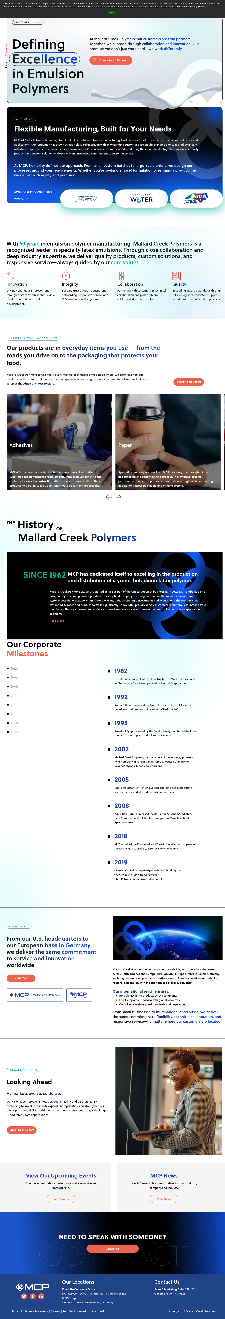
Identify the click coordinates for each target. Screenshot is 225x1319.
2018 (14, 722)
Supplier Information (75, 1311)
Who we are (6, 49)
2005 (14, 704)
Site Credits (98, 1311)
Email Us (17, 1311)
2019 (14, 731)
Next (119, 497)
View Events (61, 1199)
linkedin (41, 1296)
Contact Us (112, 1249)
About (6, 64)
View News (164, 1199)
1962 (14, 668)
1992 (14, 677)
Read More (57, 621)
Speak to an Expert (113, 60)
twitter (24, 1296)
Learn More (21, 978)
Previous (109, 497)
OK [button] (111, 12)
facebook (32, 1296)
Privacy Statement (36, 1311)
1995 (14, 686)
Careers (55, 1311)
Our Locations (78, 1281)
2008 (14, 713)
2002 (14, 695)
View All (19, 199)
